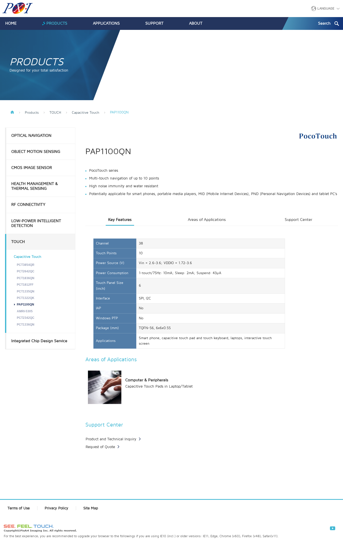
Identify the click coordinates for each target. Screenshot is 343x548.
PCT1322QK (25, 298)
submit (336, 23)
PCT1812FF (25, 284)
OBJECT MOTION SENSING (35, 151)
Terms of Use (19, 508)
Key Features (120, 219)
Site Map (90, 508)
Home (12, 112)
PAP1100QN (25, 304)
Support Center (298, 219)
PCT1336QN (25, 324)
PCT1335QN (25, 291)
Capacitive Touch (85, 112)
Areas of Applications (207, 219)
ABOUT (195, 23)
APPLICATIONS (106, 23)
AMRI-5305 (25, 311)
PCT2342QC (25, 318)
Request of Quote (100, 447)
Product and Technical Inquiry (111, 439)
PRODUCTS (56, 23)
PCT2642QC (25, 271)
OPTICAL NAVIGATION (31, 135)
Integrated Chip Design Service (39, 341)
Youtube (332, 528)
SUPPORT (154, 23)
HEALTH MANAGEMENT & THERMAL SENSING (34, 186)
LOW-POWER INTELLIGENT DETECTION (36, 223)
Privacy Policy (56, 508)
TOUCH (55, 112)
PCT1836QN (25, 278)
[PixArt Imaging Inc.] (18, 8)
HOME (11, 23)
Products (32, 112)
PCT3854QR (25, 265)
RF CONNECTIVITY (28, 204)
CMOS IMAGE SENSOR (31, 167)
